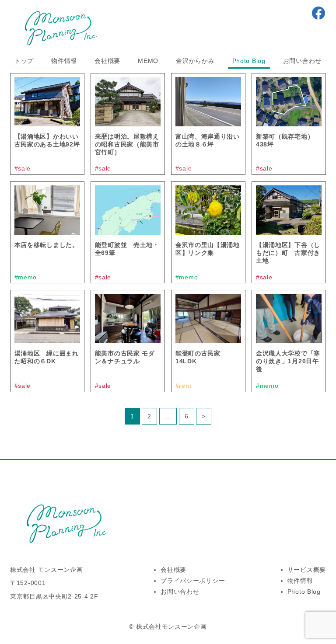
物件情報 (64, 60)
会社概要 (107, 60)
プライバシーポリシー (193, 580)
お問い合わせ (302, 60)
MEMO (148, 60)
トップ (24, 60)
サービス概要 (306, 569)
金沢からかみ (195, 60)
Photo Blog (249, 60)
